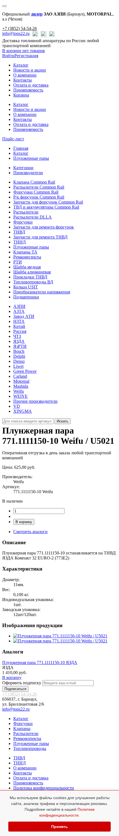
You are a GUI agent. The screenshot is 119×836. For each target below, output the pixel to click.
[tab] (23, 167)
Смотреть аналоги (30, 531)
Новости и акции (29, 70)
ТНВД (19, 232)
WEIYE (20, 396)
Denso (19, 361)
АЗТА (19, 311)
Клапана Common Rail (34, 182)
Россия (19, 331)
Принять (59, 826)
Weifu (18, 391)
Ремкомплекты (27, 257)
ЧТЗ (17, 336)
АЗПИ (19, 306)
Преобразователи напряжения (41, 292)
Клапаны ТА (25, 252)
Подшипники (26, 297)
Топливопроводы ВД (33, 282)
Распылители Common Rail (38, 187)
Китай (19, 326)
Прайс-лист (13, 138)
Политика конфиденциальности (43, 788)
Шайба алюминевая (32, 272)
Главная (20, 148)
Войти (8, 55)
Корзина (21, 95)
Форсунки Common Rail (35, 192)
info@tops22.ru (16, 33)
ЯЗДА (19, 341)
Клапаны (21, 728)
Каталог (21, 65)
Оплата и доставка (30, 85)
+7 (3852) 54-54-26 (19, 28)
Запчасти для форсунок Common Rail (48, 202)
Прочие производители (35, 401)
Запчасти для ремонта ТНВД (40, 237)
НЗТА (19, 321)
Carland (20, 376)
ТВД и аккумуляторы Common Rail (46, 207)
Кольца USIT (25, 287)
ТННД (19, 242)
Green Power (25, 371)
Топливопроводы (29, 748)
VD (16, 406)
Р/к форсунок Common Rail (38, 197)
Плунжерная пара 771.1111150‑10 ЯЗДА (39, 662)
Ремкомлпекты (27, 738)
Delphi (19, 356)
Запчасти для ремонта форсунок (43, 227)
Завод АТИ (23, 316)
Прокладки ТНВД (30, 277)
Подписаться (15, 689)
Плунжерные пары (31, 158)
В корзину (23, 522)
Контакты (22, 80)
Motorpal (21, 381)
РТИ (17, 262)
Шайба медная (27, 267)
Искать (62, 421)
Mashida (20, 386)
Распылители (25, 212)
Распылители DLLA (32, 217)
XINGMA (22, 411)
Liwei (18, 366)
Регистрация (26, 55)
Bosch (18, 351)
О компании (25, 75)
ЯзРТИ (20, 346)
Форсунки (23, 222)
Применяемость (28, 90)
